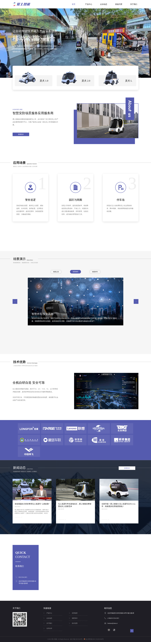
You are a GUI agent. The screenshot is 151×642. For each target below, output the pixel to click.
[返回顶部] (132, 630)
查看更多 (21, 134)
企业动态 (103, 4)
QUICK (20, 552)
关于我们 (133, 4)
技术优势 (75, 623)
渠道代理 (118, 4)
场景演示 (75, 618)
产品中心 (88, 4)
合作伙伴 (49, 628)
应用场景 (75, 613)
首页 (73, 4)
